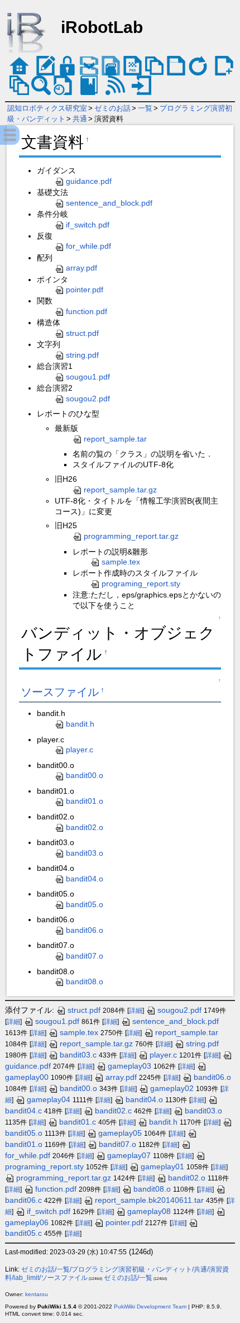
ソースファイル (60, 692)
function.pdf (86, 311)
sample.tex (121, 561)
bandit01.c (77, 1121)
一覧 (145, 108)
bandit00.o (84, 775)
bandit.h (80, 723)
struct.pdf (82, 333)
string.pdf (82, 354)
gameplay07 (129, 1155)
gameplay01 (162, 1166)
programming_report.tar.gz (131, 536)
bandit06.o (84, 930)
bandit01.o (84, 800)
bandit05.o (84, 904)
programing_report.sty (141, 583)
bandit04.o (84, 878)
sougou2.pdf (88, 398)
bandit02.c (113, 1110)
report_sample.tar (115, 438)
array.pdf (81, 267)
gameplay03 (129, 1065)
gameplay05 (120, 1132)
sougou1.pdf (88, 376)
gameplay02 (172, 1088)
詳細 (135, 1010)
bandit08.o (84, 981)
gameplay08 (149, 1211)
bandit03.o (84, 852)
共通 (80, 119)
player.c (79, 749)
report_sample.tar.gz (120, 489)
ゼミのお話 (112, 108)
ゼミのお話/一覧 (128, 1277)
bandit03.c (78, 1054)
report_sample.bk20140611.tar (149, 1200)
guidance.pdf (89, 181)
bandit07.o (84, 955)
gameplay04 (48, 1099)
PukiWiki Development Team (150, 1306)
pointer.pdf (84, 289)
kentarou (36, 1294)
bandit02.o (84, 827)
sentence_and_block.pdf (109, 202)
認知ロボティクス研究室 (47, 108)
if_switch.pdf (87, 224)
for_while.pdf (88, 245)
